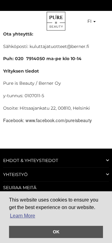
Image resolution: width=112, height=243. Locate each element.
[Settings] (99, 21)
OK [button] (56, 231)
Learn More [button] (22, 215)
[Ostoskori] (104, 21)
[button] (88, 21)
